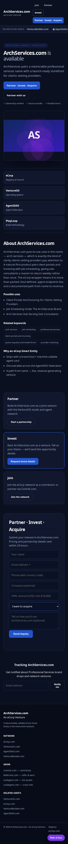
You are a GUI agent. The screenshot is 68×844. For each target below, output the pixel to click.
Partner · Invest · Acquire (48, 20)
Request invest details (23, 461)
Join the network (20, 497)
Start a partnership (21, 422)
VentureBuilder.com (13, 756)
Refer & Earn (56, 838)
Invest (38, 12)
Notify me (57, 685)
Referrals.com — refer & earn (19, 775)
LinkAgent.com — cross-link (18, 784)
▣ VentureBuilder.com (35, 29)
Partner (48, 5)
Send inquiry (21, 634)
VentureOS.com (11, 746)
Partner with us (16, 95)
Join (37, 5)
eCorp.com (9, 741)
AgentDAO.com (11, 751)
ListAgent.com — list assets (17, 780)
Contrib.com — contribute (17, 770)
